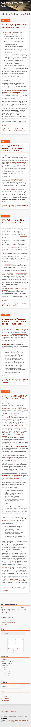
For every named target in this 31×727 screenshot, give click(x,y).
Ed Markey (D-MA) (23, 329)
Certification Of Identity (21, 433)
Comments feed (5, 698)
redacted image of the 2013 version (11, 475)
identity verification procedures (15, 425)
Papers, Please (11, 130)
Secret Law (5, 305)
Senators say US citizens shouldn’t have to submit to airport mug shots (14, 321)
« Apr (14, 652)
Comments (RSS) (11, 713)
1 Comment (17, 206)
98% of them (17, 416)
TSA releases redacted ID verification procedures (14, 396)
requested (14, 403)
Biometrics (25, 205)
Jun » (17, 652)
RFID (3, 669)
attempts (11, 231)
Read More (5, 125)
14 (10, 646)
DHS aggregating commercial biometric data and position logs (13, 148)
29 (13, 650)
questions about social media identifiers (16, 90)
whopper (21, 228)
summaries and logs (7, 417)
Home (6, 711)
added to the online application (13, 92)
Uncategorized (5, 677)
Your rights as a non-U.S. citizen (9, 622)
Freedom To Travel (7, 381)
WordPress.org (5, 700)
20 (8, 648)
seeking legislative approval (17, 294)
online (10, 102)
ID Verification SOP (15, 506)
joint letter (14, 331)
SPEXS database (9, 264)
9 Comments (14, 305)
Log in (3, 694)
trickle (10, 457)
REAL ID (24, 304)
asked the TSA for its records (15, 446)
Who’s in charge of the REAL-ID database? (13, 221)
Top (2, 711)
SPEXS (7, 253)
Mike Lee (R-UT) (11, 329)
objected (16, 581)
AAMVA (11, 273)
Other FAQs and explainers (8, 624)
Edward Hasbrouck (9, 129)
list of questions (8, 32)
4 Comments (7, 132)
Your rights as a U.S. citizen (8, 620)
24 (17, 648)
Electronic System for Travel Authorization (13, 93)
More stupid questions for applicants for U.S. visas (14, 25)
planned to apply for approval (17, 579)
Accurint (10, 442)
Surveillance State (20, 130)
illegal (4, 433)
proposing (10, 155)
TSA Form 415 (5, 567)
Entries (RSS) (4, 713)
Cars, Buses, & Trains (6, 661)
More (7, 612)
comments (12, 118)
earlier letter (5, 344)
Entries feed (4, 696)
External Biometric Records (19, 162)
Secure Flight (5, 673)
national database (15, 244)
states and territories (12, 247)
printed (4, 102)
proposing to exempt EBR (16, 179)
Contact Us (13, 711)
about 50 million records (13, 260)
